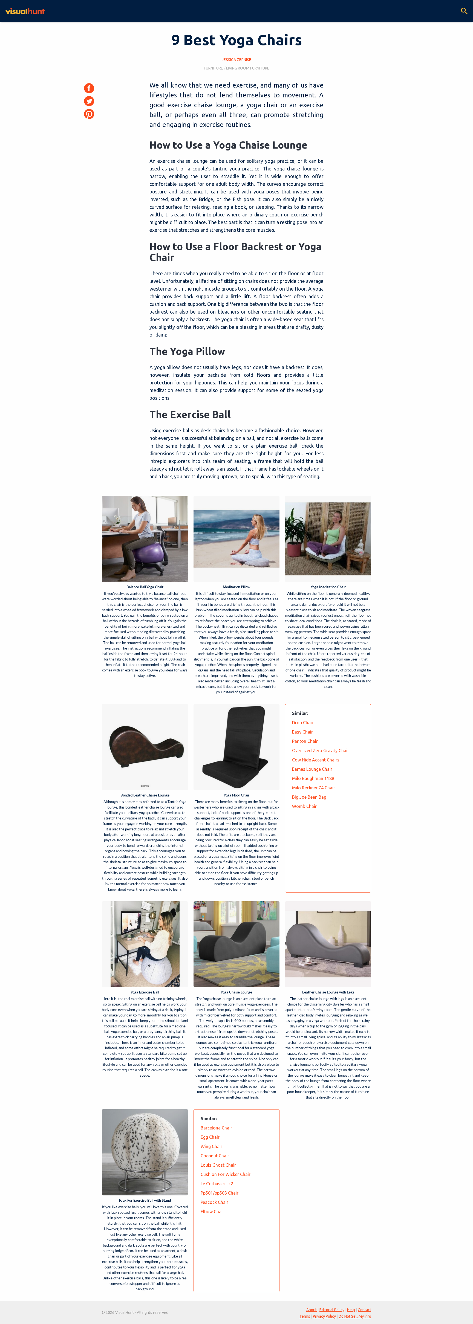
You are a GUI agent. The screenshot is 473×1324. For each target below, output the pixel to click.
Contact (364, 1310)
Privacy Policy (324, 1316)
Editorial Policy (331, 1310)
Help (351, 1310)
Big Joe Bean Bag (309, 797)
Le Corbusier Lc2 (217, 1183)
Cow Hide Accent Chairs (315, 759)
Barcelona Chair (216, 1127)
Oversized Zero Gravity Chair (320, 750)
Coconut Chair (215, 1155)
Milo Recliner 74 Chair (313, 787)
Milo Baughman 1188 (313, 778)
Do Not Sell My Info (355, 1316)
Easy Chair (302, 731)
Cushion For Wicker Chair (225, 1174)
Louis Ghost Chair (218, 1165)
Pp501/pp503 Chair (219, 1192)
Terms (304, 1316)
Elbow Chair (212, 1211)
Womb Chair (304, 806)
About (311, 1310)
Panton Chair (305, 741)
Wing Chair (211, 1146)
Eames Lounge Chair (312, 769)
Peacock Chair (214, 1202)
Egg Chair (210, 1137)
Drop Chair (302, 722)
